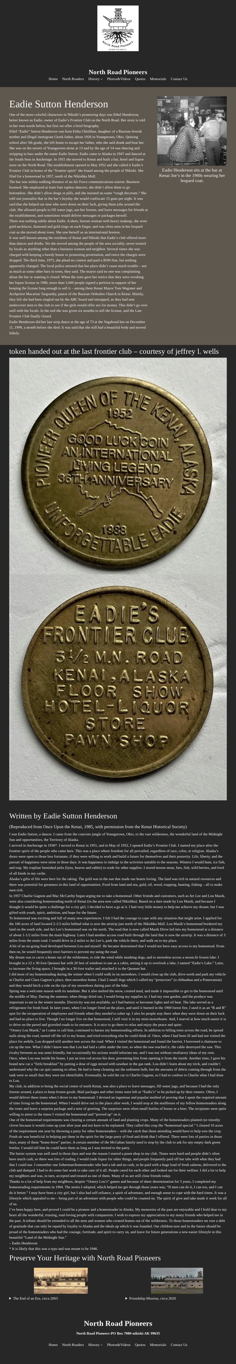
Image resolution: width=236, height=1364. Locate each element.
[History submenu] (101, 79)
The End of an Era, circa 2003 (35, 1298)
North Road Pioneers (118, 72)
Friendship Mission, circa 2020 (152, 1298)
